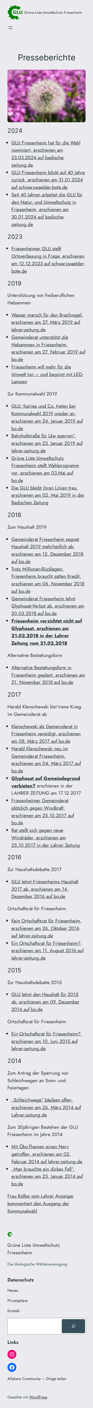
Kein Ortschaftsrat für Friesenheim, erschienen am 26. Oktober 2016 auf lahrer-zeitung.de (46, 928)
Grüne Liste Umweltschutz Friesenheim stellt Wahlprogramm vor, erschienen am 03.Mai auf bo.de (45, 469)
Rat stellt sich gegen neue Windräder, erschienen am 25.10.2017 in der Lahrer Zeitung (45, 838)
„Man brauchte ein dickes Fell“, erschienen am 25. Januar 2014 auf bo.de (47, 1176)
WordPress (38, 1397)
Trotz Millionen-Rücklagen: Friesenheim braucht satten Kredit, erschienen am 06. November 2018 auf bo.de (47, 580)
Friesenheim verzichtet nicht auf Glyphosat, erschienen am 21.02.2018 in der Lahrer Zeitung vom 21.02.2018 (46, 631)
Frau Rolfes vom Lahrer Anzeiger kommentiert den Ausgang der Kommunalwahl (40, 1203)
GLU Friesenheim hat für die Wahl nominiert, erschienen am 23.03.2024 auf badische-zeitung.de (45, 153)
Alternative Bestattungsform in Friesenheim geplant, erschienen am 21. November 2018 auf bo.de (48, 675)
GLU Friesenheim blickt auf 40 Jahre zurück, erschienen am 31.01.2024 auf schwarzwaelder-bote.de (48, 180)
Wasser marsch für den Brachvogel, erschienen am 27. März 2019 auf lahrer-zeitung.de (47, 322)
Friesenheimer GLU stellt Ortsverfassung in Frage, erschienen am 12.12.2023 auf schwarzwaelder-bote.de (48, 259)
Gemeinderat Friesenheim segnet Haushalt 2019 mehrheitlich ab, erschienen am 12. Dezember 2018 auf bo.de (47, 550)
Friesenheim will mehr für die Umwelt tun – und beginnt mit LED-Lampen (47, 374)
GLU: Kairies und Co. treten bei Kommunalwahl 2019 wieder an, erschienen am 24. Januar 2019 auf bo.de (47, 417)
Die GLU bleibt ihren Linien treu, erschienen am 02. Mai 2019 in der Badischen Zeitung (47, 495)
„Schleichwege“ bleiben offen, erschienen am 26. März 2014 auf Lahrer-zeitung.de (46, 1107)
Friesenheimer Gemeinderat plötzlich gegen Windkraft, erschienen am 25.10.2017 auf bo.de (42, 811)
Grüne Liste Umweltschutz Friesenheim (53, 12)
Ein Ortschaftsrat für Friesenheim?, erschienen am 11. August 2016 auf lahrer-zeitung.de (47, 951)
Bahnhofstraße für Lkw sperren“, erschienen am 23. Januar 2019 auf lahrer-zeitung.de (47, 443)
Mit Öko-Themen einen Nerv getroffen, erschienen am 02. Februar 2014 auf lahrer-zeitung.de (46, 1154)
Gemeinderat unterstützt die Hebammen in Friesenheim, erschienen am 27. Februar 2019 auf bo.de (48, 348)
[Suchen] (73, 1326)
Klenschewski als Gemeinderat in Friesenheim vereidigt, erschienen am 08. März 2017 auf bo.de (46, 734)
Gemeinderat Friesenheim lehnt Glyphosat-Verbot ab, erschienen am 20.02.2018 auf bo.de (47, 606)
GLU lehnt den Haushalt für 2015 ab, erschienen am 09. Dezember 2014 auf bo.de (45, 1002)
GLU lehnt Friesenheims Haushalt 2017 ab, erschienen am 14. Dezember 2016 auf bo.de (44, 889)
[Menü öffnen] (10, 28)
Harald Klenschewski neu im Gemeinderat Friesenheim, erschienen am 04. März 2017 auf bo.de (46, 759)
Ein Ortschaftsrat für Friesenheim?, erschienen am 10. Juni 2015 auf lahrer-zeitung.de (46, 1041)
